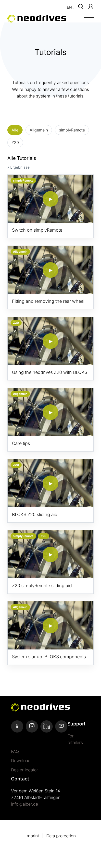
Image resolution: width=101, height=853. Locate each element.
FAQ (15, 751)
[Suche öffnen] (81, 7)
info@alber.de (24, 804)
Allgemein (39, 130)
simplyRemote (72, 130)
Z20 (15, 142)
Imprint (32, 835)
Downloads (22, 760)
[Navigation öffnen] (89, 22)
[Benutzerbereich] (91, 7)
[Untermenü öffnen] (73, 8)
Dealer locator (24, 769)
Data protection (61, 835)
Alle (15, 130)
